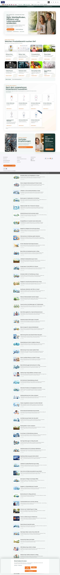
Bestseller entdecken (10, 29)
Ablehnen (33, 567)
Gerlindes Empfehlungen (19, 29)
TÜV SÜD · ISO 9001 (27, 4)
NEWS (32, 4)
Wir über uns (5, 158)
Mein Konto (45, 4)
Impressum (15, 565)
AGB (31, 159)
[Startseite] (1, 4)
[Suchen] (49, 2)
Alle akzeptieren (27, 568)
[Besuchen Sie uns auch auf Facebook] (4, 169)
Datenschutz (20, 565)
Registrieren (41, 4)
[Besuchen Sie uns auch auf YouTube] (6, 169)
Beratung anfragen (49, 149)
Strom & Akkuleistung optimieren (17, 79)
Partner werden (20, 4)
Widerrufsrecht (33, 160)
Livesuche (35, 4)
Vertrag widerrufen (9, 165)
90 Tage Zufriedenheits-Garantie (21, 158)
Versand (14, 170)
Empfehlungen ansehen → (23, 147)
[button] (51, 2)
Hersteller (18, 160)
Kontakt (38, 4)
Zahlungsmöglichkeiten (6, 160)
